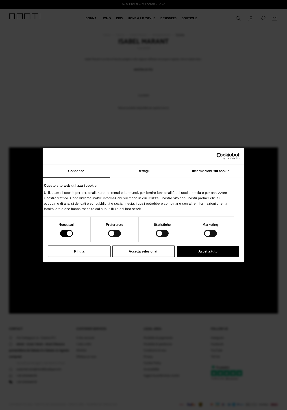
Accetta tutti (207, 251)
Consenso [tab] (76, 171)
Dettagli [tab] (143, 171)
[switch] (114, 233)
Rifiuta (79, 251)
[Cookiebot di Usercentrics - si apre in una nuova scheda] (219, 156)
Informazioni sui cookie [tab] (210, 171)
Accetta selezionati (143, 251)
